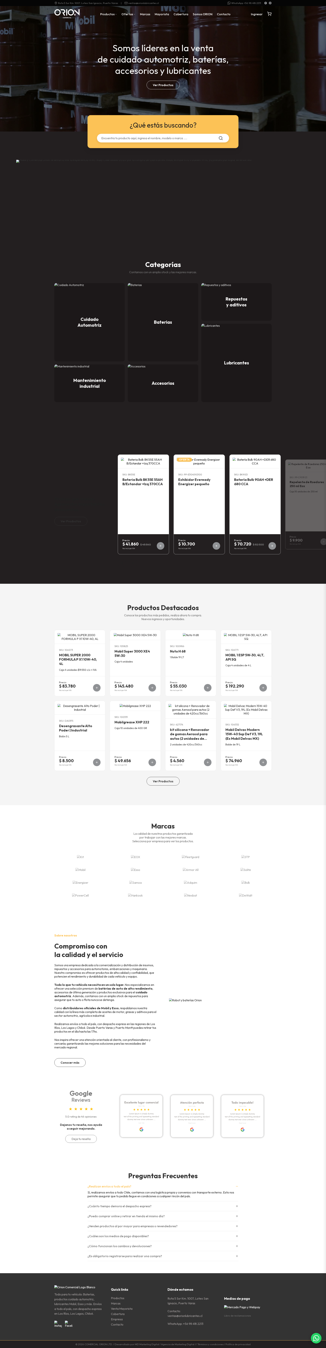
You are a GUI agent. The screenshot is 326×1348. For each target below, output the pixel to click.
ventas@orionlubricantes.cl (143, 3)
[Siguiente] (133, 563)
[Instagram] (270, 3)
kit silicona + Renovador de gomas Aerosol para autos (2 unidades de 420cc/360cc (189, 736)
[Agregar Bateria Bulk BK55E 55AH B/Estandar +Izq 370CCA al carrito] (160, 546)
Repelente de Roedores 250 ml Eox (306, 484)
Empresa (117, 1319)
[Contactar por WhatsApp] (316, 1338)
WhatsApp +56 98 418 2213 (246, 3)
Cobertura (181, 14)
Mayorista (162, 14)
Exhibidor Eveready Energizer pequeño (194, 481)
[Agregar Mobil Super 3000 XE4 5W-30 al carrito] (152, 688)
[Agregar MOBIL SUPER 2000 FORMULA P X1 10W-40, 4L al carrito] (97, 688)
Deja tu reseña (81, 1139)
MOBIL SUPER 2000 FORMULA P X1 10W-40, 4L (78, 659)
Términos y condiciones (210, 1344)
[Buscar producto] (221, 138)
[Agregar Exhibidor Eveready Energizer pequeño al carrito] (216, 546)
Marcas (145, 14)
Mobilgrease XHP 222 (132, 722)
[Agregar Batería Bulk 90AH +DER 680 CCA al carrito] (272, 546)
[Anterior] (122, 563)
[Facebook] (265, 3)
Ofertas (127, 14)
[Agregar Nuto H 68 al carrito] (207, 688)
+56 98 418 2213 (193, 1324)
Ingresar (257, 14)
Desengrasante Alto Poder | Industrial (75, 728)
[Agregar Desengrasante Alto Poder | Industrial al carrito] (97, 762)
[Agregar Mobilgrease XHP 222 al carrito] (152, 762)
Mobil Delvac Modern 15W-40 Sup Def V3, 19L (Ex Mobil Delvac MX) (244, 734)
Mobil (105, 1008)
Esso (115, 1008)
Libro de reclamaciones (237, 1315)
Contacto (224, 14)
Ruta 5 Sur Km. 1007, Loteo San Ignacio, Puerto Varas (88, 3)
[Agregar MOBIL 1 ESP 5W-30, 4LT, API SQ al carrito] (263, 688)
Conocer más (70, 1062)
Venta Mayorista (121, 1309)
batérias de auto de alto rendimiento (125, 988)
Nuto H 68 (178, 651)
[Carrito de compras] (269, 14)
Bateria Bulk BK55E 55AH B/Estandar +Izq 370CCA (142, 481)
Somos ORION (202, 14)
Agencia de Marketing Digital (177, 1344)
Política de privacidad (238, 1344)
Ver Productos (163, 85)
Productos (107, 14)
